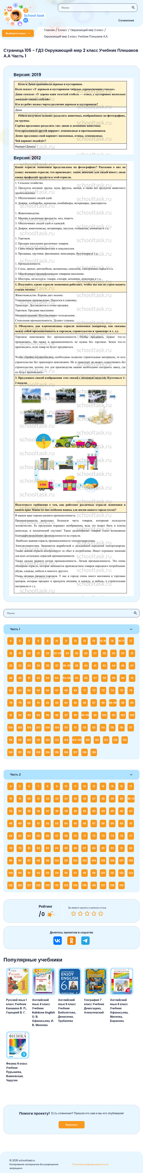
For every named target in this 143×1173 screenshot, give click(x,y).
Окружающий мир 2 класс (87, 30)
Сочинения (126, 20)
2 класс (62, 30)
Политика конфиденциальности (90, 1164)
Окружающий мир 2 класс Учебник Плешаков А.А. (76, 37)
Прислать (72, 1124)
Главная (49, 30)
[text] (100, 913)
